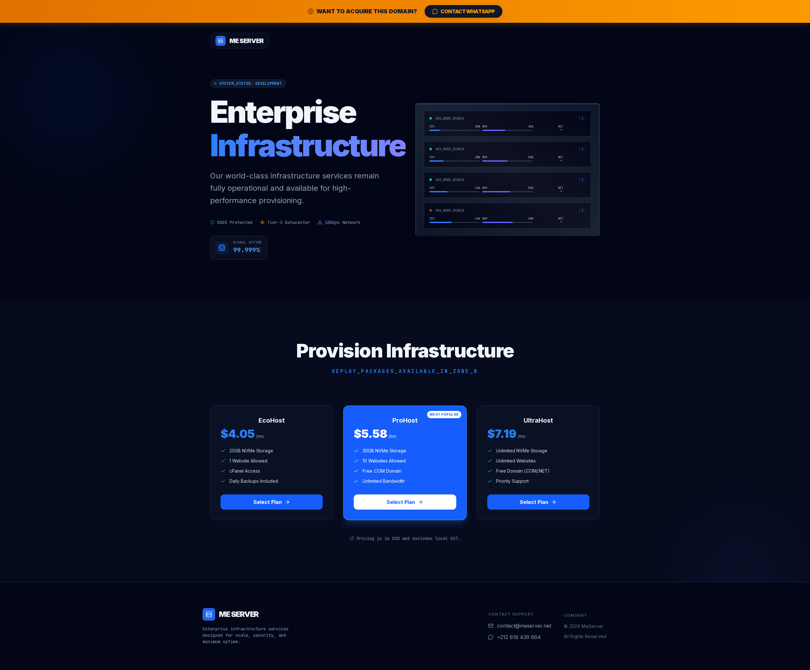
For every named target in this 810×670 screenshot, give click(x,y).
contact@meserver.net (524, 626)
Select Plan (267, 502)
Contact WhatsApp (467, 11)
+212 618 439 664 (519, 637)
